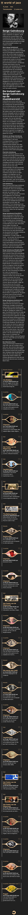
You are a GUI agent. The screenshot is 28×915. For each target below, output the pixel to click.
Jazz (4, 436)
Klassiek (5, 526)
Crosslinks (5, 392)
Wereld (5, 369)
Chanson (10, 369)
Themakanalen (7, 9)
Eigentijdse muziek (14, 883)
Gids (11, 6)
